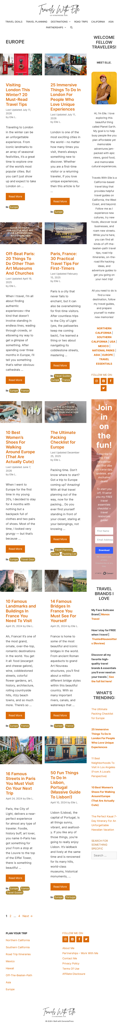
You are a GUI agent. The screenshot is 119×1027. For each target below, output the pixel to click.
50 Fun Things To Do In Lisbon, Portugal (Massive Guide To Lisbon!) (66, 784)
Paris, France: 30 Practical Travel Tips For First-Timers (65, 261)
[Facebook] (110, 381)
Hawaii (10, 968)
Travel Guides (63, 375)
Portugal (70, 897)
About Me (68, 948)
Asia (111, 21)
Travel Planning (36, 21)
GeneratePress (68, 1021)
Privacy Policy (70, 963)
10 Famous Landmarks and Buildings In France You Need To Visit (21, 611)
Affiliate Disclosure (73, 973)
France (25, 390)
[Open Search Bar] (71, 27)
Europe (14, 207)
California (98, 21)
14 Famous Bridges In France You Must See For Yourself (63, 611)
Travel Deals (13, 21)
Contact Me (69, 958)
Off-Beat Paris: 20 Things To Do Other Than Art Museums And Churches (20, 263)
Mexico (10, 961)
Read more (15, 196)
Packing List (69, 553)
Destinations (59, 21)
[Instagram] (97, 381)
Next (27, 916)
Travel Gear (27, 559)
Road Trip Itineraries (18, 954)
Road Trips (81, 21)
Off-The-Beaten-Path (19, 975)
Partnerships (54, 27)
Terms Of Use (70, 968)
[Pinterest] (104, 381)
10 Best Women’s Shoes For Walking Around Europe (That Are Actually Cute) (20, 447)
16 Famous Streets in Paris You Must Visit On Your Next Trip (20, 783)
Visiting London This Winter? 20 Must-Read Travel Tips (18, 94)
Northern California (18, 940)
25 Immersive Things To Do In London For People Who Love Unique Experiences (66, 97)
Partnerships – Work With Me (80, 953)
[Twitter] (104, 388)
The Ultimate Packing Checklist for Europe (63, 440)
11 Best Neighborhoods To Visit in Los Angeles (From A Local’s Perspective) (103, 767)
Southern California (18, 947)
